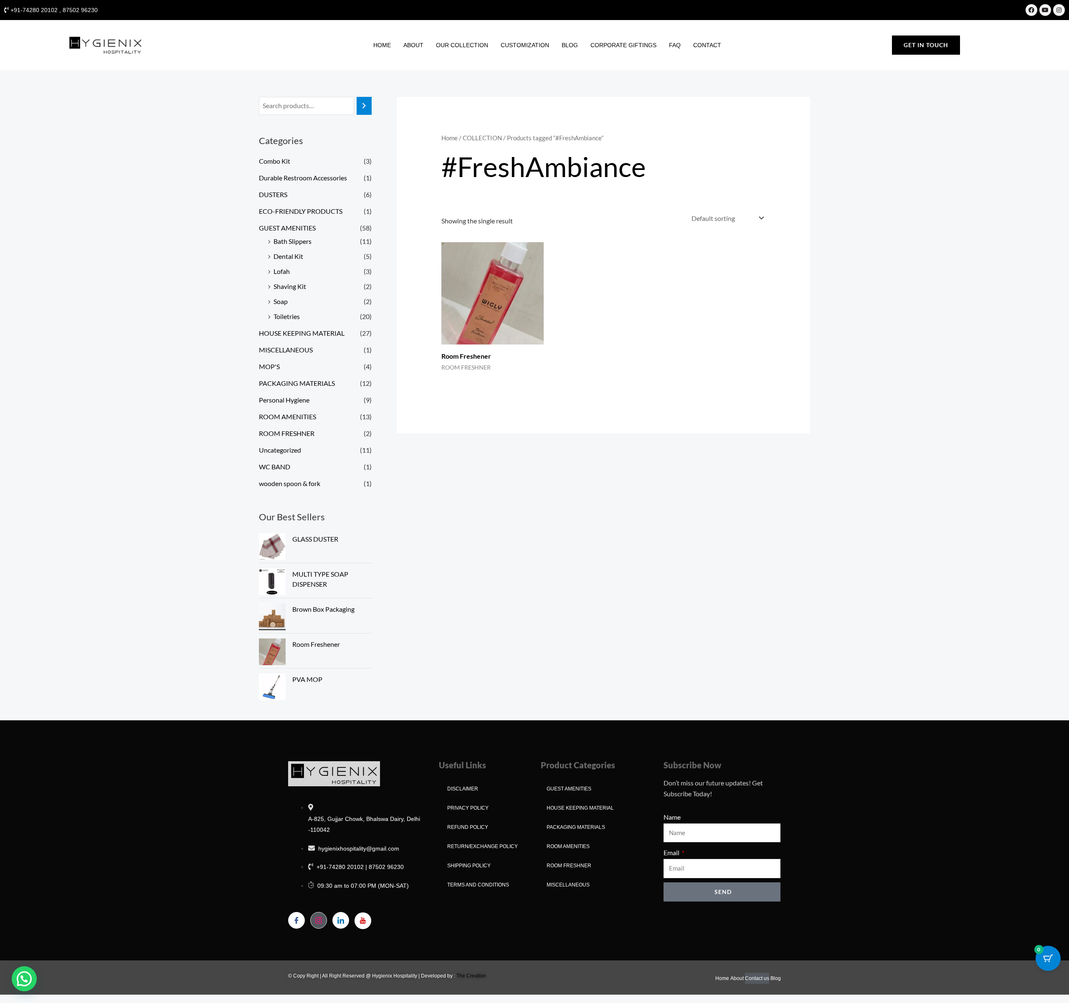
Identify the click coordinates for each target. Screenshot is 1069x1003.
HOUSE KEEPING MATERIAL (302, 333)
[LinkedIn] (340, 920)
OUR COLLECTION (462, 45)
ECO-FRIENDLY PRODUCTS (300, 211)
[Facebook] (296, 920)
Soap (281, 301)
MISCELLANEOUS (286, 350)
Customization (525, 45)
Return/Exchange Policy (482, 846)
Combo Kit (274, 161)
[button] (24, 978)
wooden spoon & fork (289, 483)
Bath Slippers (293, 241)
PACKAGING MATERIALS (297, 383)
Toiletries (287, 316)
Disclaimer (462, 789)
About (413, 45)
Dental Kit (288, 256)
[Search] (364, 106)
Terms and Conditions (478, 885)
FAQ (675, 45)
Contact (707, 45)
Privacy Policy (468, 808)
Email (672, 852)
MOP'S (269, 366)
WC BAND (274, 467)
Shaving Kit (290, 286)
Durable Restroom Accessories (303, 178)
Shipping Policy (469, 866)
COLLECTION (482, 138)
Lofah (282, 271)
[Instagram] (318, 920)
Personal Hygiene (284, 400)
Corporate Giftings (623, 45)
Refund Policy (467, 827)
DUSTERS (273, 194)
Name (672, 817)
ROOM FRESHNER (286, 433)
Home (382, 45)
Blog (570, 45)
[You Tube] (363, 920)
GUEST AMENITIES (287, 228)
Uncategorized (280, 450)
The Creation (471, 976)
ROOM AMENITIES (287, 416)
